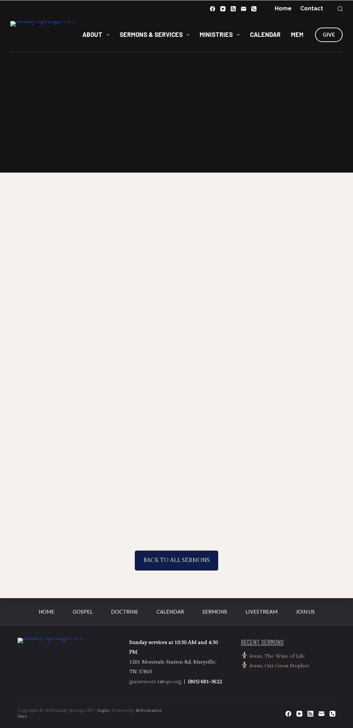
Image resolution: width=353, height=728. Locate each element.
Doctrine (124, 611)
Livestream (261, 611)
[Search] (340, 8)
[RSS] (233, 8)
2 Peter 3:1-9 (148, 354)
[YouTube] (222, 8)
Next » (185, 534)
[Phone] (253, 8)
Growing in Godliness (138, 443)
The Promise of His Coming (136, 290)
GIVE (329, 34)
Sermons (214, 611)
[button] (176, 147)
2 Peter (44, 274)
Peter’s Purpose (209, 443)
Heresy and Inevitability (280, 290)
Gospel (83, 611)
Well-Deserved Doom (207, 290)
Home (283, 8)
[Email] (243, 8)
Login (103, 710)
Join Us (305, 611)
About (92, 34)
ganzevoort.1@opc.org (155, 682)
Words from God (56, 443)
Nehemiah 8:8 (176, 130)
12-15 (195, 508)
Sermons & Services (151, 34)
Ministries (216, 34)
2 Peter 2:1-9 (300, 354)
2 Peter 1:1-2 (224, 500)
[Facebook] (212, 8)
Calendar (265, 34)
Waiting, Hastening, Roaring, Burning (60, 290)
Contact (311, 8)
